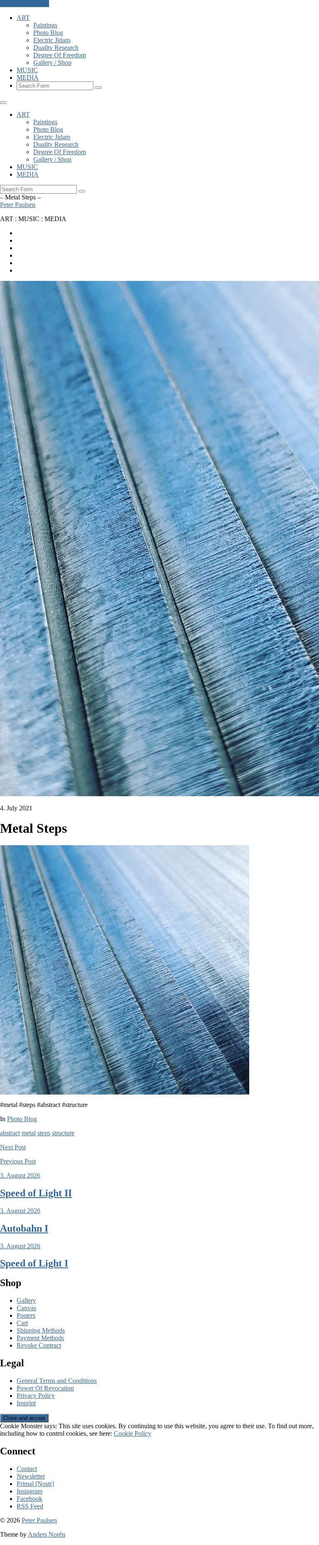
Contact (27, 1468)
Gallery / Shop (52, 62)
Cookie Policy (132, 1433)
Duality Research (56, 47)
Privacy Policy (36, 1395)
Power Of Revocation (45, 1388)
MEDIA (28, 77)
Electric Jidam (51, 40)
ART (23, 17)
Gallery (26, 1300)
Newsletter (31, 1476)
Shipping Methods (41, 1330)
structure (63, 1133)
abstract (10, 1133)
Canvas (26, 1307)
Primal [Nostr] (35, 1483)
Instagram (29, 1491)
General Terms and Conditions (57, 1380)
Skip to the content (24, 3)
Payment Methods (40, 1337)
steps (43, 1133)
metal (29, 1133)
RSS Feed (30, 1506)
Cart (22, 1322)
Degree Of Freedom (59, 55)
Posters (26, 1315)
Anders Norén (46, 1534)
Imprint (26, 1403)
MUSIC (27, 70)
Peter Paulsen (17, 204)
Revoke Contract (39, 1345)
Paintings (45, 25)
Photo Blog (48, 32)
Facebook (29, 1498)
